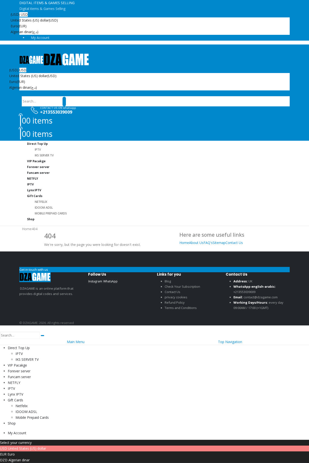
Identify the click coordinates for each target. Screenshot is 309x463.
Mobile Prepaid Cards (51, 213)
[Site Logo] (54, 59)
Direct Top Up (37, 144)
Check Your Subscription (182, 286)
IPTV (38, 149)
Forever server (19, 371)
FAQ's (208, 242)
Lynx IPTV (15, 394)
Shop (31, 219)
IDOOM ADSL (44, 208)
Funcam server (38, 173)
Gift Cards (34, 196)
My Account (40, 37)
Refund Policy (175, 302)
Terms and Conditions (181, 308)
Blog (168, 281)
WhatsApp (110, 281)
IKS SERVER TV (27, 359)
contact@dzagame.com (261, 297)
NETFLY (14, 382)
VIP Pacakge (17, 365)
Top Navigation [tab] (230, 341)
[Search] (64, 101)
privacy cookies (176, 297)
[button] (27, 93)
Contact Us (234, 242)
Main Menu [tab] (75, 341)
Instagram (95, 281)
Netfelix (41, 202)
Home (184, 242)
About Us (196, 242)
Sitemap (219, 242)
